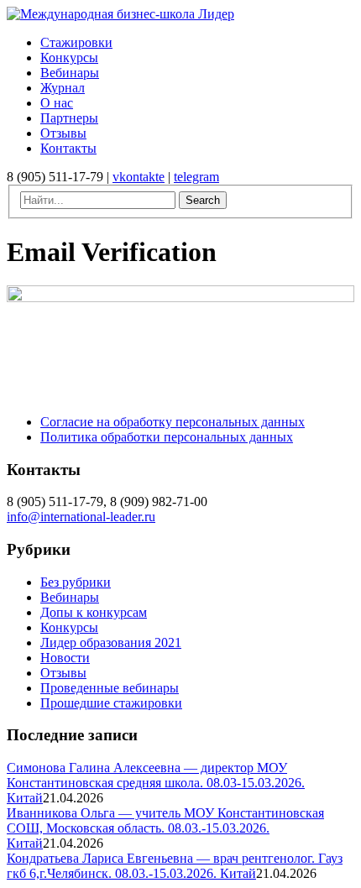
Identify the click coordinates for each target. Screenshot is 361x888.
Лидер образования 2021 (110, 642)
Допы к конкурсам (93, 612)
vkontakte (138, 177)
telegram (196, 177)
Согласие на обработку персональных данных (172, 422)
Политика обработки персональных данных (166, 437)
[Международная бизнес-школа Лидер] (120, 14)
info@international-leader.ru (81, 516)
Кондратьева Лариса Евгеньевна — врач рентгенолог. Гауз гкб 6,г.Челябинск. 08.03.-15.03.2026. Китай (175, 865)
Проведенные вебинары (109, 688)
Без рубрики (75, 582)
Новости (65, 657)
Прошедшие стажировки (111, 703)
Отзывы (63, 673)
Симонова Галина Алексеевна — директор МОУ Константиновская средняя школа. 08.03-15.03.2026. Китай (156, 782)
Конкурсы (69, 627)
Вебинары (69, 597)
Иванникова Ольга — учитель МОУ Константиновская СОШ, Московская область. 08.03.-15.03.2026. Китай (165, 828)
